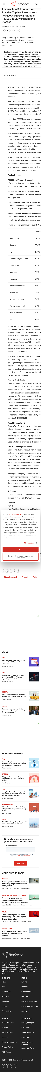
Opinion (5, 774)
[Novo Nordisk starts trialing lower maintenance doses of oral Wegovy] (34, 930)
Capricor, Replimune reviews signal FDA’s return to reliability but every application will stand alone (14, 763)
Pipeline (5, 879)
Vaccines (5, 706)
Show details (29, 543)
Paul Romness (6, 783)
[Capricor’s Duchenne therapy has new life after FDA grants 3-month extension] (34, 661)
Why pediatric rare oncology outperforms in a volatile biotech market (13, 778)
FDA (3, 657)
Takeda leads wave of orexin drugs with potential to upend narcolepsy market (14, 808)
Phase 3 (25, 577)
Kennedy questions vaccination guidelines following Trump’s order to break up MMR (14, 711)
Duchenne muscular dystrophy (14, 895)
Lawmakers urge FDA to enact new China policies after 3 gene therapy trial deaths (14, 917)
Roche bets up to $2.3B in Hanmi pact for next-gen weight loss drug (14, 695)
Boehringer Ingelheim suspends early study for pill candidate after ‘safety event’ (14, 884)
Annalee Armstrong (7, 826)
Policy (4, 912)
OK (20, 549)
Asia (35, 577)
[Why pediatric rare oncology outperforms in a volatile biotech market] (34, 778)
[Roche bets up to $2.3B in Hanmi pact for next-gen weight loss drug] (34, 696)
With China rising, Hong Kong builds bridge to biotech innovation (14, 823)
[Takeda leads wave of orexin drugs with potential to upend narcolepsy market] (34, 808)
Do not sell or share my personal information (20, 557)
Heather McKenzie (7, 666)
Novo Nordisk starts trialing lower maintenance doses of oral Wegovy (15, 933)
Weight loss (7, 928)
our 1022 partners (16, 514)
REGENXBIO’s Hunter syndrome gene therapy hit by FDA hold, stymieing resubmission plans (13, 677)
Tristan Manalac (6, 699)
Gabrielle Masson (26, 921)
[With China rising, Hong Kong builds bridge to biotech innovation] (34, 823)
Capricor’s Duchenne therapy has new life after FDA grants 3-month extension (13, 662)
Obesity (5, 692)
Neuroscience (7, 804)
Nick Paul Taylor (6, 813)
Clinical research (10, 577)
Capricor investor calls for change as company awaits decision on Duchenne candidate (15, 900)
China (4, 819)
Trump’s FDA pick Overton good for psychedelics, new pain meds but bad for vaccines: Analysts (14, 793)
